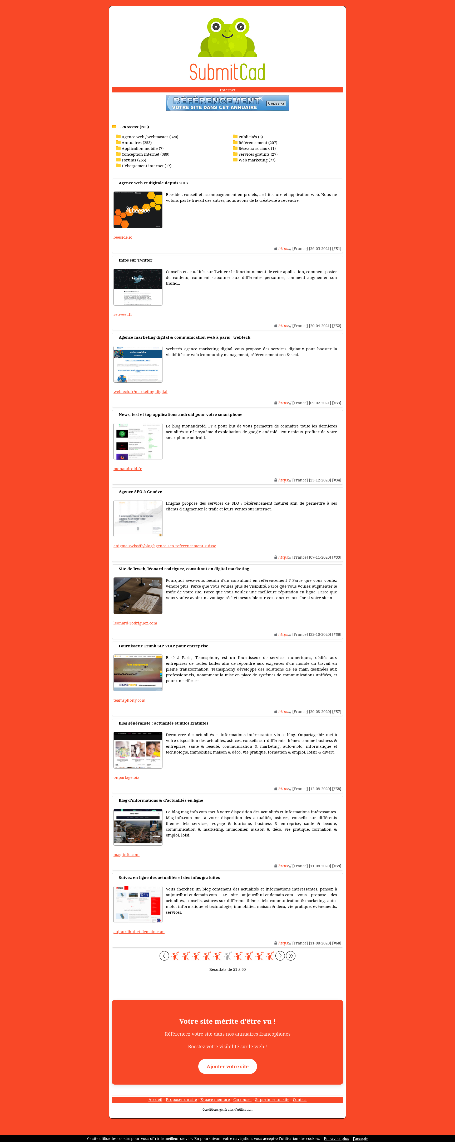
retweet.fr (122, 314)
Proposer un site (181, 1099)
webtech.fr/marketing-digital (140, 391)
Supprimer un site (272, 1099)
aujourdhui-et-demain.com (139, 931)
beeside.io (122, 237)
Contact (300, 1099)
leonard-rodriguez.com (135, 623)
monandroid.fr (127, 468)
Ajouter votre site (228, 1066)
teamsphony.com (129, 700)
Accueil (155, 1099)
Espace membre (215, 1099)
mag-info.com (126, 854)
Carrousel (242, 1099)
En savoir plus (336, 1138)
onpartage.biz (126, 777)
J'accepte (360, 1138)
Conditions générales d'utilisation (227, 1109)
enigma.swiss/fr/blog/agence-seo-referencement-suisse (164, 545)
